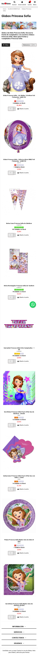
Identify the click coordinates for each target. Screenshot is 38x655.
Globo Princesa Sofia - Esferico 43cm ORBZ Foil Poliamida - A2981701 (19, 160)
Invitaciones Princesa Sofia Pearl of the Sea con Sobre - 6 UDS (19, 476)
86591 (19, 415)
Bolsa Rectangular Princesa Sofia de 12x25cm (19, 285)
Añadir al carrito (24, 109)
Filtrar (6, 45)
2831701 (19, 98)
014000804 (19, 351)
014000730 (19, 225)
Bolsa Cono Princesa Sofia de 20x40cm (19, 223)
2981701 (19, 162)
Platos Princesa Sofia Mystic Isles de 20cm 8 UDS (19, 540)
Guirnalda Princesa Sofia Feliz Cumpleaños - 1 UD (19, 348)
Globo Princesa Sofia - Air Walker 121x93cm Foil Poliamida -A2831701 (19, 96)
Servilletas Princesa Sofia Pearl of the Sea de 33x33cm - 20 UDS (19, 412)
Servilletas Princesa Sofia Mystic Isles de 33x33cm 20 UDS (19, 604)
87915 (19, 543)
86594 (19, 479)
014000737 (19, 287)
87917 (19, 607)
